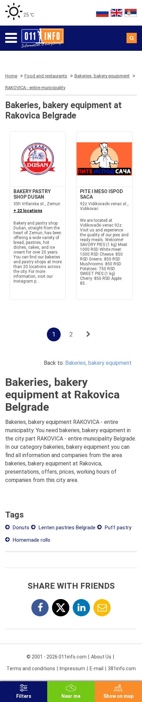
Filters (23, 696)
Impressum (72, 668)
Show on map (118, 696)
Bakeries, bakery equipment (98, 363)
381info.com (122, 668)
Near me (70, 696)
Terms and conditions (31, 668)
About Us (101, 657)
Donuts (20, 527)
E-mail (96, 668)
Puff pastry (117, 527)
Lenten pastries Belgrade (66, 527)
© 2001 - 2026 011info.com (57, 657)
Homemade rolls (30, 540)
